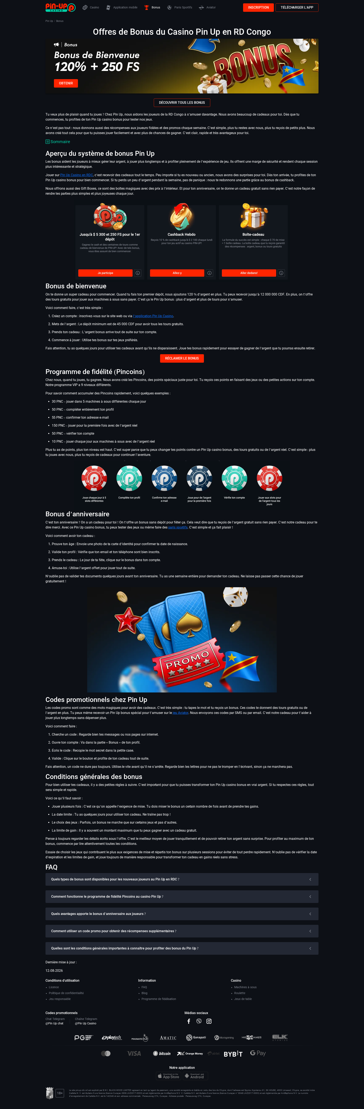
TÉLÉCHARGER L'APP (297, 7)
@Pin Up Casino (85, 1023)
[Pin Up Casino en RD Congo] (61, 7)
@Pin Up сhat (54, 1023)
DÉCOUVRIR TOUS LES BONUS (182, 103)
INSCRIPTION (258, 7)
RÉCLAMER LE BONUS (182, 358)
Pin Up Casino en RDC (76, 175)
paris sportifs (177, 527)
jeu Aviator (180, 713)
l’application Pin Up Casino (153, 316)
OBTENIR (66, 83)
